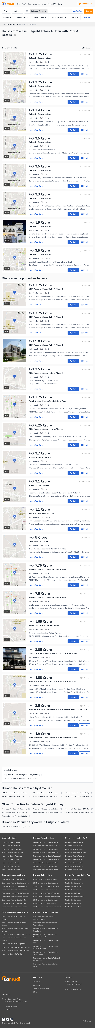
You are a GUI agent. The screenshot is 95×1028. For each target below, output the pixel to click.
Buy (19, 4)
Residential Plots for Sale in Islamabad (46, 846)
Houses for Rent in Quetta (74, 866)
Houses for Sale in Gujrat (10, 863)
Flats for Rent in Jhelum (73, 907)
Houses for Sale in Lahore (11, 842)
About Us (42, 4)
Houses (6, 17)
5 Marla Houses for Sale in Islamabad (46, 886)
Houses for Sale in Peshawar (12, 856)
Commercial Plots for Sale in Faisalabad (16, 893)
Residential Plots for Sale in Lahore (45, 842)
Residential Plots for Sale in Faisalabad (47, 856)
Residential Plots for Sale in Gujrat (45, 866)
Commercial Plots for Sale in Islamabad (15, 883)
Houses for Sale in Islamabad (12, 849)
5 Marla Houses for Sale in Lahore (45, 879)
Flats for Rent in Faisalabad (74, 897)
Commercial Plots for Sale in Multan (14, 890)
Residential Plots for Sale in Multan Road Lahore (45, 929)
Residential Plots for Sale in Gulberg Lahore (46, 941)
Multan (16, 11)
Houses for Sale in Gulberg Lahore (14, 944)
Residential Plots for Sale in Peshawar (46, 859)
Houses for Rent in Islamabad (75, 846)
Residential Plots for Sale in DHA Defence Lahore (45, 918)
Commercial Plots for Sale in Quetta (14, 907)
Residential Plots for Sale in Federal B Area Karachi (46, 959)
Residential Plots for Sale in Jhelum (45, 863)
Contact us (37, 985)
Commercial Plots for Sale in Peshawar (15, 897)
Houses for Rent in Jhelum (74, 863)
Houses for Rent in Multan (74, 859)
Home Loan (32, 4)
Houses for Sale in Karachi (11, 846)
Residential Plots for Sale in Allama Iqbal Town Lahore (45, 947)
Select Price (22, 17)
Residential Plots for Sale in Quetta (45, 870)
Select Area (39, 17)
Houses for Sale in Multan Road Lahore (15, 950)
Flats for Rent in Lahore (73, 886)
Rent (24, 4)
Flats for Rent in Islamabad (74, 883)
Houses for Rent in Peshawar (75, 856)
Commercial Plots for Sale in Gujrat (14, 903)
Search (89, 11)
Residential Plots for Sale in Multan (45, 852)
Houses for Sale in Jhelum (11, 866)
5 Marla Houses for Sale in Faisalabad (46, 897)
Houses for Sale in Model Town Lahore (16, 934)
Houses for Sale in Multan (11, 859)
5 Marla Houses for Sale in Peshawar (46, 893)
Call (74, 74)
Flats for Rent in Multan (73, 900)
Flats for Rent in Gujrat (72, 893)
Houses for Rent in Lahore (74, 842)
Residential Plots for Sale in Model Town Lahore (45, 924)
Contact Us (51, 4)
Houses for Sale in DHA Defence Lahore (13, 918)
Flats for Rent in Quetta (73, 903)
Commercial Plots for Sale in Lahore (14, 879)
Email (85, 74)
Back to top (87, 1021)
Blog (60, 4)
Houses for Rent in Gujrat (73, 870)
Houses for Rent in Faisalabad (75, 852)
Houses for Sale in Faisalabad (12, 852)
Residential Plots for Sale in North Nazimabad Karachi (45, 935)
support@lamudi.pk (74, 989)
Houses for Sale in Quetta (11, 870)
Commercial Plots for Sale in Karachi (14, 886)
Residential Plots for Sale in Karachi (45, 849)
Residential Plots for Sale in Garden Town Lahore (45, 953)
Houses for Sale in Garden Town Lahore (16, 947)
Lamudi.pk (5, 24)
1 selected (77, 11)
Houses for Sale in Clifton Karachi (13, 954)
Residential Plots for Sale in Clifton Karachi (45, 965)
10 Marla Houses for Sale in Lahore (45, 883)
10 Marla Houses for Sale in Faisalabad (47, 907)
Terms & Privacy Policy (41, 989)
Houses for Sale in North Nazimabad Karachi (14, 924)
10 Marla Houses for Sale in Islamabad (46, 890)
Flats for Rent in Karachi (73, 879)
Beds (74, 17)
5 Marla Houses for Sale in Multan (45, 903)
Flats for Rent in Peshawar (74, 890)
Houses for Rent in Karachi (74, 849)
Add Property (86, 3)
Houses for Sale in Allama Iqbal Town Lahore (15, 929)
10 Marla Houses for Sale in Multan (45, 900)
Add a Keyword (57, 17)
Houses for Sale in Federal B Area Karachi (14, 939)
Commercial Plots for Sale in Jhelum (14, 900)
